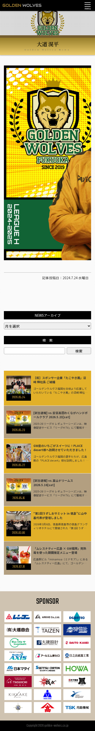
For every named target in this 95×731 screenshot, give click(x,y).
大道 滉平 (47, 44)
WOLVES (22, 5)
